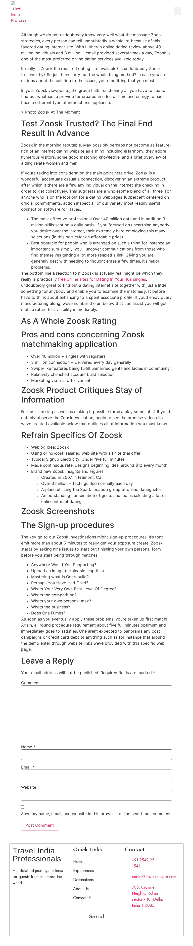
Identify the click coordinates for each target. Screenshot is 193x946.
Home (78, 861)
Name (28, 747)
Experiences (83, 871)
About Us (81, 889)
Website (28, 787)
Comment (30, 683)
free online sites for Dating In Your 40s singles (102, 279)
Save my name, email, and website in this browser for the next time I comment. (96, 814)
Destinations (83, 880)
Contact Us (82, 898)
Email (28, 767)
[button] (177, 11)
